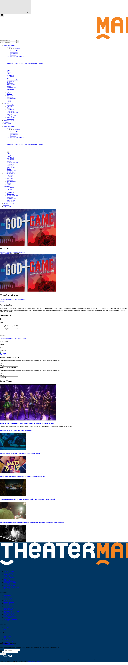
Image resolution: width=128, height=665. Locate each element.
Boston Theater (7, 576)
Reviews (9, 94)
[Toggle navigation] (2, 15)
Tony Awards (7, 123)
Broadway (17, 48)
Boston (9, 70)
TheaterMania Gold (8, 120)
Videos (9, 101)
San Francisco (11, 84)
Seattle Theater (7, 584)
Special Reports (11, 98)
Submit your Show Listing (18, 56)
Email (2, 363)
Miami (9, 78)
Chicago (9, 72)
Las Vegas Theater (8, 577)
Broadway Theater (8, 571)
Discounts (13, 55)
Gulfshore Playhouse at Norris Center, (10, 252)
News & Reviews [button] (8, 90)
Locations (10, 47)
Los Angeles (10, 76)
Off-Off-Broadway (27, 63)
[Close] (0, 369)
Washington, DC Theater (10, 585)
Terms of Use (39, 661)
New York (6, 627)
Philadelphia (10, 81)
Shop (4, 637)
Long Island (10, 75)
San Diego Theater (8, 614)
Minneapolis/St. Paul (12, 80)
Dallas (8, 73)
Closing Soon (14, 53)
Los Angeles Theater (9, 574)
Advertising (6, 639)
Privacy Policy (31, 661)
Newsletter (6, 122)
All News (6, 620)
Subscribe (3, 377)
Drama (2, 301)
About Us (6, 642)
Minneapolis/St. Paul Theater (11, 587)
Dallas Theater (7, 606)
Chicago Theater (8, 573)
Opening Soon (14, 50)
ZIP (1, 365)
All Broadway (14, 52)
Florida (23, 252)
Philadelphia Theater (9, 581)
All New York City (37, 63)
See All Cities (10, 89)
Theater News (7, 595)
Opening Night (7, 598)
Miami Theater (7, 579)
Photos (9, 100)
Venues (9, 56)
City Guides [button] (6, 103)
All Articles (10, 92)
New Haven (10, 119)
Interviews (10, 95)
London (5, 629)
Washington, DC (11, 87)
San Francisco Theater (9, 582)
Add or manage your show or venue (13, 641)
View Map (3, 350)
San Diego (10, 83)
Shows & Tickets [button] (8, 45)
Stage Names (7, 636)
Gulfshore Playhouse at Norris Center (10, 338)
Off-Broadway (17, 63)
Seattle (9, 86)
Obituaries (10, 97)
